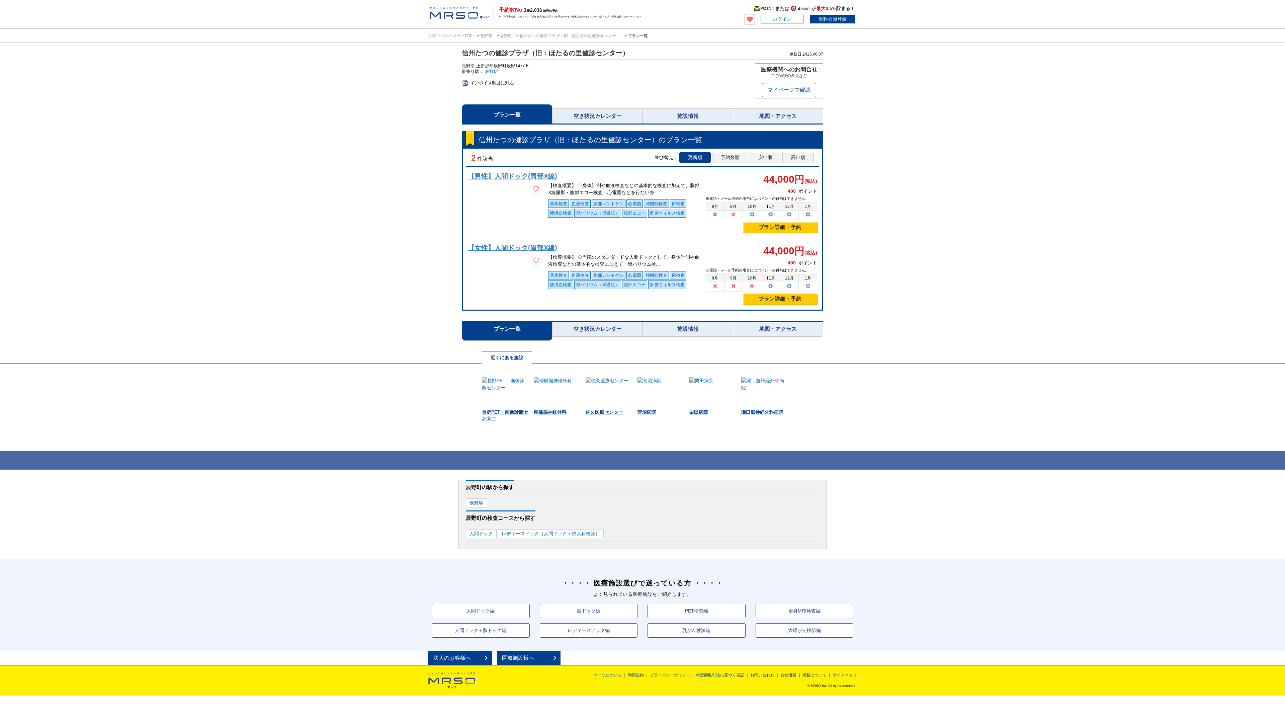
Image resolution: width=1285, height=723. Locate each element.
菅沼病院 (646, 412)
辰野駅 (491, 71)
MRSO (451, 680)
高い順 (798, 157)
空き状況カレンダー (598, 116)
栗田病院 (698, 412)
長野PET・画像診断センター (505, 415)
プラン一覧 (507, 114)
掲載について (814, 675)
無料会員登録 (833, 19)
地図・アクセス (778, 116)
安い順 (765, 157)
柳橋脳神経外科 (550, 412)
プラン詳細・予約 (780, 227)
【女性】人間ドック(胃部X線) (512, 247)
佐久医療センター (604, 412)
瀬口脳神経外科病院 (762, 412)
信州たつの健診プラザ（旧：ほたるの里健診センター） (570, 35)
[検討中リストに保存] (536, 189)
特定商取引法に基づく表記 (720, 675)
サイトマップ (845, 675)
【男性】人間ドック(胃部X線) (512, 176)
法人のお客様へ (452, 658)
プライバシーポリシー (670, 675)
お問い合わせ (762, 675)
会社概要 (788, 675)
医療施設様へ (518, 658)
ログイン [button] (782, 19)
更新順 (695, 157)
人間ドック (481, 533)
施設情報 (688, 116)
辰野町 (506, 35)
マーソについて (608, 675)
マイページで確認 (789, 90)
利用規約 (636, 675)
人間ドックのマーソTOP (451, 35)
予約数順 (730, 157)
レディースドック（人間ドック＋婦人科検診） (551, 533)
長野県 (486, 35)
